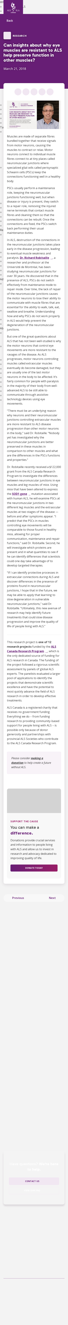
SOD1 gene (19, 494)
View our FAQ (32, 1190)
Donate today (34, 867)
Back (10, 21)
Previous (18, 898)
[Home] (13, 8)
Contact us (32, 1181)
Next (52, 898)
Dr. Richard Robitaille (34, 258)
